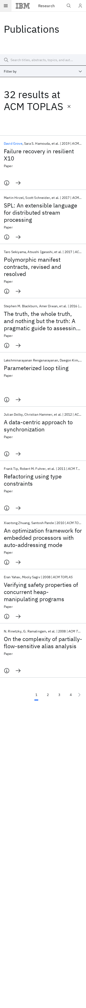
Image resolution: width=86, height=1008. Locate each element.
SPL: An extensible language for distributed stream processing (40, 212)
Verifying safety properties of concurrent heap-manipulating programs (41, 592)
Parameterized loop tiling (36, 367)
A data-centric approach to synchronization (38, 426)
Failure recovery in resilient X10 (39, 155)
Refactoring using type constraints (33, 480)
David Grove (13, 143)
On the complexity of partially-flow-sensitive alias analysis (43, 642)
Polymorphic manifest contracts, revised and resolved (32, 266)
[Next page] (79, 695)
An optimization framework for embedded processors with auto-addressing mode (43, 537)
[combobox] (43, 71)
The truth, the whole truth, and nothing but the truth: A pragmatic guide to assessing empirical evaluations (41, 321)
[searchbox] (43, 60)
